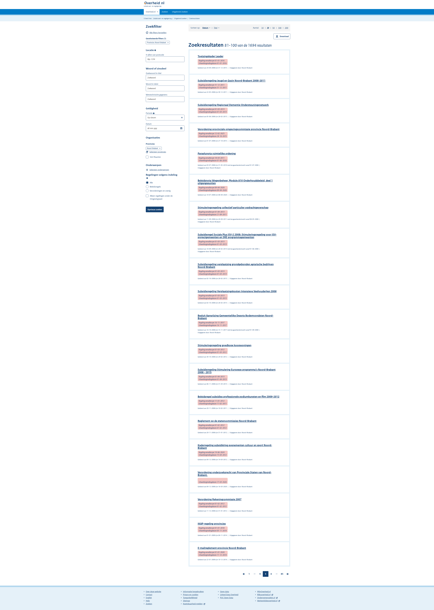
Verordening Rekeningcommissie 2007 (220, 499)
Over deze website (153, 591)
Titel (216, 28)
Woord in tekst (152, 84)
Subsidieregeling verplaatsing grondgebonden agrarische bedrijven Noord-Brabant (236, 266)
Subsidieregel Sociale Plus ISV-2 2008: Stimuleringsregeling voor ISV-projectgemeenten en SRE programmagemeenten (237, 236)
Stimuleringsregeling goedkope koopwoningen (224, 345)
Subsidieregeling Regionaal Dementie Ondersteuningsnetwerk (233, 104)
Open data (224, 591)
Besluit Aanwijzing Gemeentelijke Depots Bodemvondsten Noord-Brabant (235, 317)
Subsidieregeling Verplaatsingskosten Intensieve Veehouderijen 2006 (237, 291)
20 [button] (268, 28)
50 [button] (273, 28)
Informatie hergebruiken (193, 591)
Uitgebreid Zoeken (180, 12)
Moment (154, 113)
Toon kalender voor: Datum (181, 128)
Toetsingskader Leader (210, 56)
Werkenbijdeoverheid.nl (267, 600)
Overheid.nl (151, 13)
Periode (149, 113)
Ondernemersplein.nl (266, 597)
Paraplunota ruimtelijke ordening (217, 153)
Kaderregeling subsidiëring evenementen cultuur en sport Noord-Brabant (235, 447)
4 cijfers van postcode (155, 55)
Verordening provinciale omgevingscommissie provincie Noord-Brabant (239, 129)
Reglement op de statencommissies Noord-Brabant (227, 420)
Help (148, 600)
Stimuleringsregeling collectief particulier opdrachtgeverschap (233, 207)
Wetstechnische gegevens (156, 95)
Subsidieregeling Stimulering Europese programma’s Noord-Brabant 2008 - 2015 (237, 371)
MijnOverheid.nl (264, 591)
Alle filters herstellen (157, 32)
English (149, 597)
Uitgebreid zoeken (180, 18)
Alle (151, 182)
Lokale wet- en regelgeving (162, 18)
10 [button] (262, 28)
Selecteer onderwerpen (159, 170)
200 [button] (286, 28)
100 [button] (279, 28)
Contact (149, 594)
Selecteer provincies (157, 152)
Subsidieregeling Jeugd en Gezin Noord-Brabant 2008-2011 (231, 80)
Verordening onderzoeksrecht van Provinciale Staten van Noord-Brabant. (234, 474)
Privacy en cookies (190, 594)
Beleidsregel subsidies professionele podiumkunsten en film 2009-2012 (238, 396)
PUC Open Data (226, 597)
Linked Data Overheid (229, 594)
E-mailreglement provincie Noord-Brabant (222, 548)
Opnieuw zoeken (154, 209)
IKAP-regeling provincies (212, 523)
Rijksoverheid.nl (264, 594)
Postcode (155, 50)
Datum (149, 124)
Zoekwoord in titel (153, 73)
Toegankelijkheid (190, 597)
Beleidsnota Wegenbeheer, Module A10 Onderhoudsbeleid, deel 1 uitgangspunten (235, 182)
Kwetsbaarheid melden (193, 604)
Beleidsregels (155, 186)
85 (282, 574)
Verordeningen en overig (160, 191)
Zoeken (165, 12)
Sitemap (186, 600)
